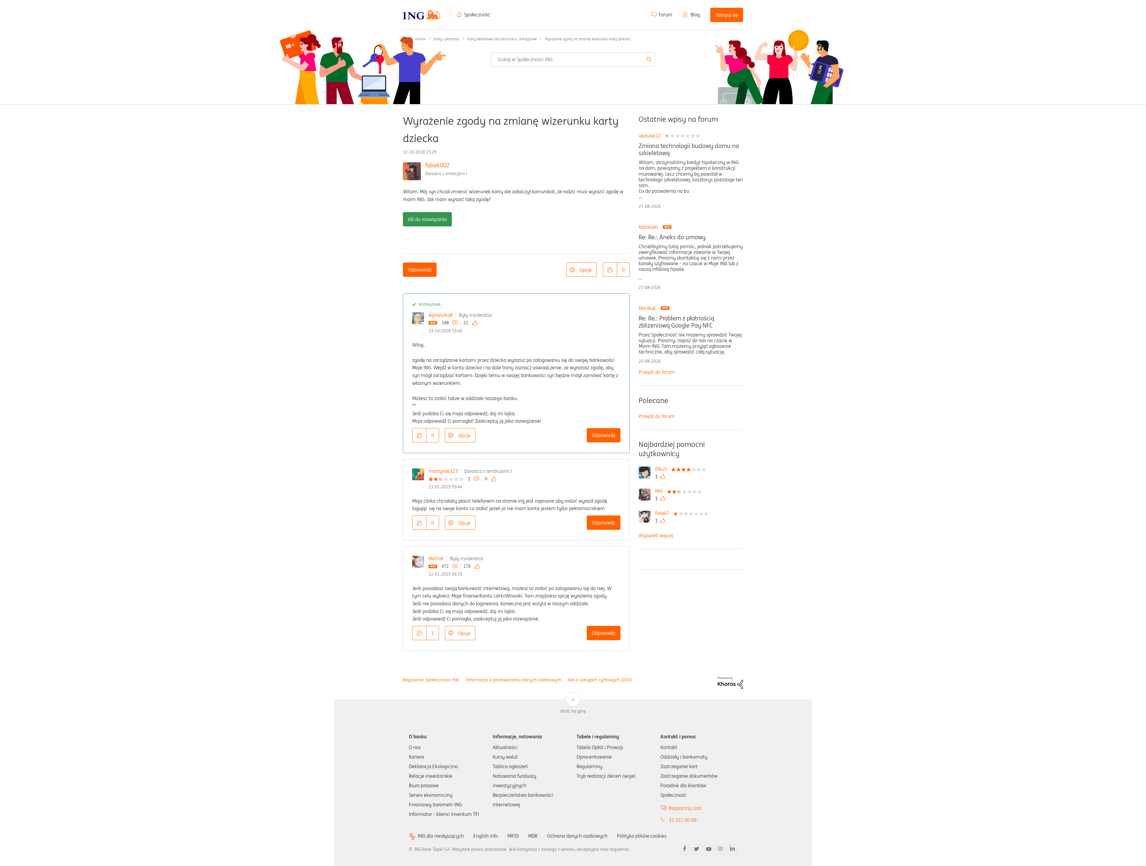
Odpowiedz (420, 270)
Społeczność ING (405, 38)
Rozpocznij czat (685, 808)
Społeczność (477, 15)
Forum (665, 15)
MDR (532, 836)
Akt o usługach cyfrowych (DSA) (600, 680)
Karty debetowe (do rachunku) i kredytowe (502, 39)
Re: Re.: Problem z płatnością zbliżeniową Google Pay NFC (676, 322)
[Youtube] (708, 849)
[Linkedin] (732, 849)
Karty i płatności (447, 39)
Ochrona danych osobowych (577, 836)
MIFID (513, 836)
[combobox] (573, 59)
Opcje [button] (586, 270)
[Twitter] (696, 849)
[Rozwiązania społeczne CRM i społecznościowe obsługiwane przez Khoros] (730, 682)
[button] (610, 270)
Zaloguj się (726, 15)
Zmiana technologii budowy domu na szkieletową (689, 149)
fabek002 (437, 165)
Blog (695, 15)
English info (485, 836)
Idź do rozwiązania (427, 219)
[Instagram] (720, 849)
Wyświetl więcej (656, 535)
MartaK (436, 558)
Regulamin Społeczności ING (431, 680)
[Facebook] (684, 849)
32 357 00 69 (683, 820)
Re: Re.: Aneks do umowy (672, 237)
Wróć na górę (573, 711)
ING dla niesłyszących (441, 836)
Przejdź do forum (657, 372)
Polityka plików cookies (641, 836)
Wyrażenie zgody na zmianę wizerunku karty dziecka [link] (587, 39)
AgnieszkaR (441, 315)
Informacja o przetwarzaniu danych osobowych (514, 680)
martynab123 (443, 471)
